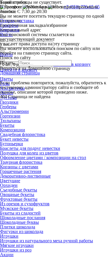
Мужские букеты (16, 208)
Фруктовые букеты (18, 199)
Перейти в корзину (72, 64)
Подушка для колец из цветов (29, 152)
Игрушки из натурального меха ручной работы (46, 240)
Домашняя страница (20, 72)
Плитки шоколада (17, 226)
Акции (7, 254)
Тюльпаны (10, 120)
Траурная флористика (21, 162)
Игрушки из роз (15, 249)
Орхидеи (9, 185)
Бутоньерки (11, 143)
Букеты (7, 125)
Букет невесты (14, 139)
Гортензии (10, 115)
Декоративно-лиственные (25, 176)
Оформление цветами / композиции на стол (43, 157)
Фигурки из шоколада (21, 231)
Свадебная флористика (22, 134)
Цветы (6, 79)
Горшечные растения (20, 171)
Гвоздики (9, 102)
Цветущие (10, 180)
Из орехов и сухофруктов (25, 203)
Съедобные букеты (18, 189)
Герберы (8, 106)
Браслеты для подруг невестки (30, 148)
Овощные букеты (17, 194)
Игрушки (9, 236)
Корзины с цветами (19, 166)
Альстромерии (14, 111)
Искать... (8, 62)
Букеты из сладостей (20, 213)
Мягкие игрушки (17, 245)
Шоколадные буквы (19, 222)
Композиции (12, 129)
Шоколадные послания (22, 217)
